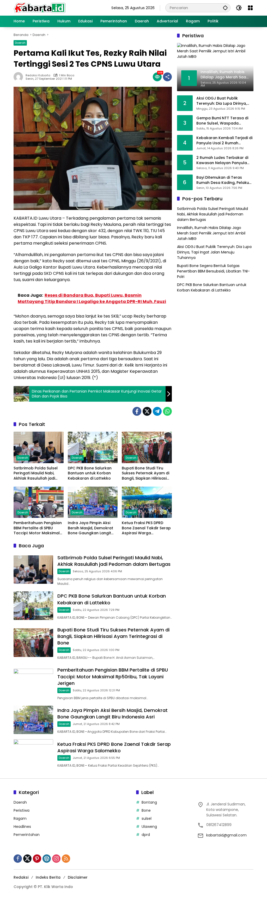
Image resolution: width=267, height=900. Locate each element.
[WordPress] (47, 858)
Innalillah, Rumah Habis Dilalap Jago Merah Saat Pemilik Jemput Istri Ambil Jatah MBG (211, 233)
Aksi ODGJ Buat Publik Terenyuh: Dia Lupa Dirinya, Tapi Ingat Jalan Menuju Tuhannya (221, 101)
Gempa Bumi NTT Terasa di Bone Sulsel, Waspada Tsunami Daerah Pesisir (222, 121)
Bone (146, 810)
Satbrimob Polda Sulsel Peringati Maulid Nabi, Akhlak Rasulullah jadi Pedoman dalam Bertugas (36, 473)
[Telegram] (157, 411)
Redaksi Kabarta (38, 75)
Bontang (149, 802)
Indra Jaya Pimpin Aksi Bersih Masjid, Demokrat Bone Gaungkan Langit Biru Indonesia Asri (90, 528)
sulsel (146, 818)
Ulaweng (149, 826)
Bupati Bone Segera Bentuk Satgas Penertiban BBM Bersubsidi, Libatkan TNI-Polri (213, 271)
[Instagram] (56, 858)
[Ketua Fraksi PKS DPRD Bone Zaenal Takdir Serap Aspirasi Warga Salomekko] (147, 502)
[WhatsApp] (167, 411)
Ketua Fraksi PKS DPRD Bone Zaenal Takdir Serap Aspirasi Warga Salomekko (146, 528)
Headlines (22, 826)
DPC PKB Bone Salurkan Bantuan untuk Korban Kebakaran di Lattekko (90, 473)
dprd (146, 834)
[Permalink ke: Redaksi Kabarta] (20, 77)
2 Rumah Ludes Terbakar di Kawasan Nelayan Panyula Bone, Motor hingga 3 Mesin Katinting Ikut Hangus (222, 160)
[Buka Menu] (250, 8)
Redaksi (21, 877)
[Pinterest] (37, 858)
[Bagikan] (167, 76)
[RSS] (66, 858)
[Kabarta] (40, 7)
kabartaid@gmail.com (226, 835)
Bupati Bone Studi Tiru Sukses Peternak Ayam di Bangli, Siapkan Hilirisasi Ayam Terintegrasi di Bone (145, 473)
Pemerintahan (27, 834)
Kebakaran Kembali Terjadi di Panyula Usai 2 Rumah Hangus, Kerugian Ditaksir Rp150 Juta (224, 140)
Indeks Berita (48, 877)
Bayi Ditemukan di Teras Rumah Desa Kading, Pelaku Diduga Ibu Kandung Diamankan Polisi (222, 180)
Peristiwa (21, 810)
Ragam (20, 818)
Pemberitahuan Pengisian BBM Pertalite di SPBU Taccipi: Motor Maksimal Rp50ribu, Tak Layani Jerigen (38, 528)
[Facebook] (136, 411)
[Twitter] (147, 411)
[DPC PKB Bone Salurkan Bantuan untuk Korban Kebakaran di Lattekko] (93, 447)
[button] (225, 7)
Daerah (20, 43)
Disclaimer (78, 877)
